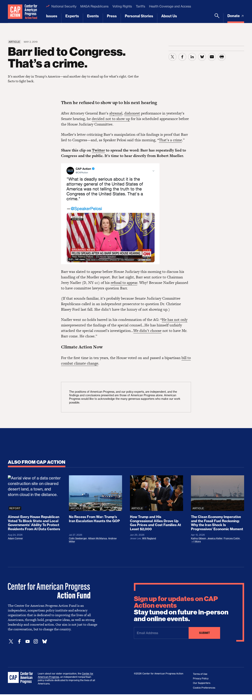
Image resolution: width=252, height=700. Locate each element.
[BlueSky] (44, 641)
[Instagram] (36, 641)
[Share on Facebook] (182, 57)
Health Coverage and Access (170, 6)
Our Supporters (201, 683)
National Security (63, 6)
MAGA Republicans (94, 6)
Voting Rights (122, 6)
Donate (234, 16)
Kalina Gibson (198, 538)
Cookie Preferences (204, 687)
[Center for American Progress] (15, 11)
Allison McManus (97, 538)
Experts (72, 16)
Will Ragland (149, 538)
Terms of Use (200, 673)
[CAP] (21, 678)
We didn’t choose (147, 330)
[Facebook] (19, 641)
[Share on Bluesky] (202, 57)
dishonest (132, 113)
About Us (169, 16)
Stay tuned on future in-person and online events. (181, 609)
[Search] (217, 18)
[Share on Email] (212, 57)
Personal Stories (139, 16)
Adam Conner (15, 538)
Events (93, 16)
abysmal (115, 113)
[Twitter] (11, 641)
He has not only (174, 319)
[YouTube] (27, 641)
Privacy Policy (200, 678)
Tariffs (140, 6)
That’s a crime (170, 140)
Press (112, 16)
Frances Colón (232, 538)
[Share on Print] (222, 57)
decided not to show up (111, 118)
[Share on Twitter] (172, 57)
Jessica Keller (214, 538)
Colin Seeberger (78, 538)
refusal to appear (124, 282)
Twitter (98, 150)
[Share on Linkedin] (192, 57)
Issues (51, 16)
